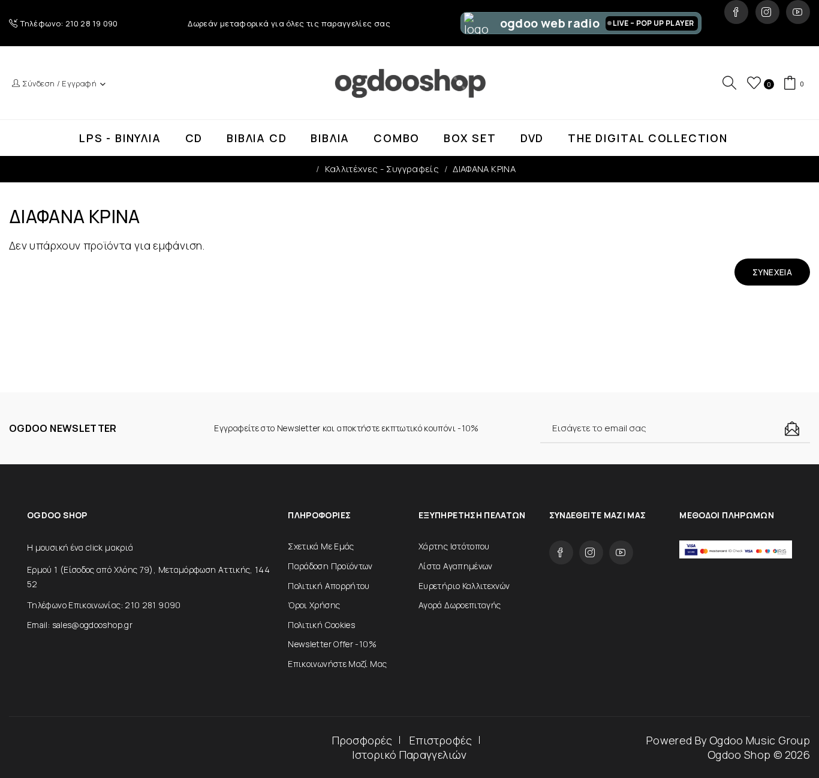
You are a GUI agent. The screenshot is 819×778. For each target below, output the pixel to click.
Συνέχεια (772, 272)
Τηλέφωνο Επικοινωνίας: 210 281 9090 (104, 605)
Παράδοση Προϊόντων (330, 566)
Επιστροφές (441, 740)
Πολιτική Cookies (321, 624)
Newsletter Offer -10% (332, 644)
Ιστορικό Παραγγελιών (409, 754)
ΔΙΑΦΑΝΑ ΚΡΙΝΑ (484, 169)
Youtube (798, 12)
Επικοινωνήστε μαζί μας (337, 663)
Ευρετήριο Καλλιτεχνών (464, 585)
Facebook (736, 12)
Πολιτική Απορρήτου (328, 585)
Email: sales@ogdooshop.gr (80, 624)
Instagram (767, 12)
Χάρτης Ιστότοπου (454, 546)
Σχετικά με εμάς (321, 546)
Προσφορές (362, 740)
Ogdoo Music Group (759, 740)
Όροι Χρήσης (314, 605)
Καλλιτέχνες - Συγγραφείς (382, 169)
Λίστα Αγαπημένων (455, 566)
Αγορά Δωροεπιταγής (459, 605)
